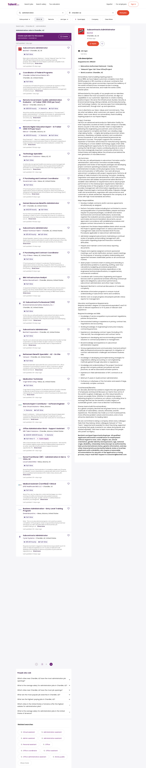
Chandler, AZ (30, 26)
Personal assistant (29, 744)
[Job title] (39, 13)
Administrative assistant (53, 738)
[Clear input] (63, 13)
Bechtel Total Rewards (112, 403)
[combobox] (41, 13)
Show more (38, 63)
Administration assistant (53, 732)
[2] (51, 664)
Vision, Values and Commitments (107, 110)
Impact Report (101, 116)
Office (47, 744)
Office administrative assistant (34, 757)
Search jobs (20, 26)
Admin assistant (29, 738)
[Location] (89, 13)
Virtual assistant (29, 732)
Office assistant (52, 751)
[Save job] (68, 48)
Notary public (60, 757)
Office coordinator (30, 751)
